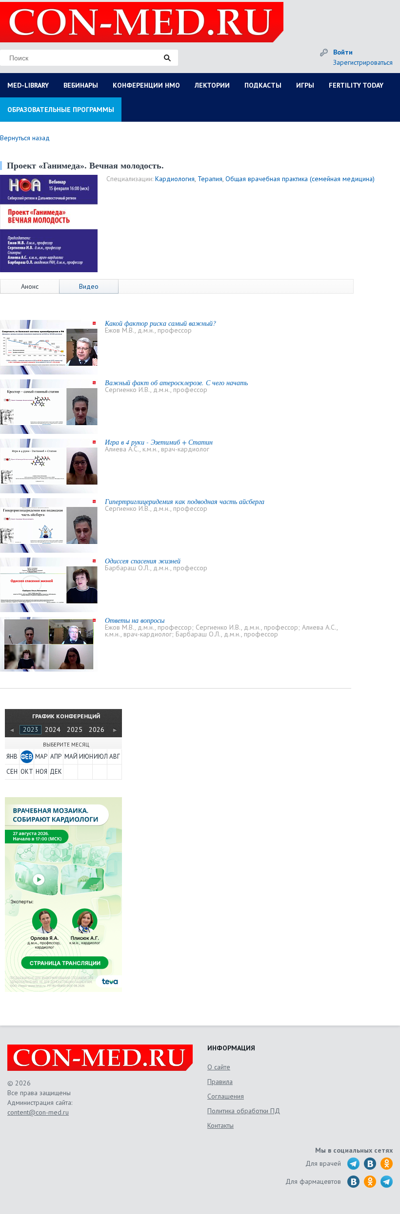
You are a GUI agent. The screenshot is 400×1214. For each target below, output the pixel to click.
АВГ (114, 756)
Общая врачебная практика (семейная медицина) (300, 178)
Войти (343, 52)
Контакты (220, 1125)
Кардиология (175, 178)
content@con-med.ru (38, 1112)
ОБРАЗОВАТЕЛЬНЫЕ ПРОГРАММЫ (60, 109)
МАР (41, 756)
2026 (96, 729)
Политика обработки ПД (243, 1110)
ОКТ (26, 771)
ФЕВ (26, 756)
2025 (74, 729)
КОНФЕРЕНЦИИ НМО (146, 85)
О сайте (218, 1067)
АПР (55, 756)
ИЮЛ (100, 756)
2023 (31, 729)
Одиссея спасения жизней (142, 560)
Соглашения (225, 1096)
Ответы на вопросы (134, 620)
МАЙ (70, 756)
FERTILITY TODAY (356, 85)
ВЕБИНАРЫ (80, 85)
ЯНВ (12, 756)
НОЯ (41, 771)
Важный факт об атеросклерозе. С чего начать (176, 382)
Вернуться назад (25, 137)
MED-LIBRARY (28, 85)
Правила (220, 1081)
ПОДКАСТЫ (262, 85)
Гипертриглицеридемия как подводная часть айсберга (184, 501)
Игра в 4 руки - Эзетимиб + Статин (159, 442)
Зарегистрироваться (363, 62)
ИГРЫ (305, 85)
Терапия (210, 178)
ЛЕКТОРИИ (212, 85)
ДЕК (56, 771)
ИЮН (85, 756)
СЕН (12, 771)
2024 (52, 729)
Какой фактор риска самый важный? (160, 323)
